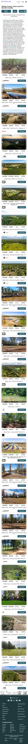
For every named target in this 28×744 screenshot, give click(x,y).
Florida (3, 726)
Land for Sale (5, 709)
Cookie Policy (15, 739)
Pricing (4, 703)
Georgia (4, 727)
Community (5, 711)
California (4, 724)
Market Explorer (21, 703)
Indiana (3, 730)
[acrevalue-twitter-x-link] (14, 700)
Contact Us (20, 719)
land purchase (13, 46)
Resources (4, 713)
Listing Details (22, 80)
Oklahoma (21, 724)
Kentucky (12, 724)
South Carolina (22, 726)
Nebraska (12, 728)
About (3, 715)
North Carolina (13, 730)
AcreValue (5, 20)
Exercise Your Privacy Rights (21, 740)
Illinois (3, 728)
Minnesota (12, 727)
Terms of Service (6, 739)
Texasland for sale (14, 47)
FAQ (3, 717)
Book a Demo (21, 709)
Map (23, 1)
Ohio (11, 731)
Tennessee (21, 730)
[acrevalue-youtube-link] (19, 700)
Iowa (3, 731)
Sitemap (20, 706)
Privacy (10, 738)
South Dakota (22, 728)
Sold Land (4, 707)
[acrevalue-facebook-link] (11, 700)
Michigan (12, 726)
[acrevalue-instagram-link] (16, 700)
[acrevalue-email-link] (8, 700)
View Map (21, 11)
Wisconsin (21, 731)
